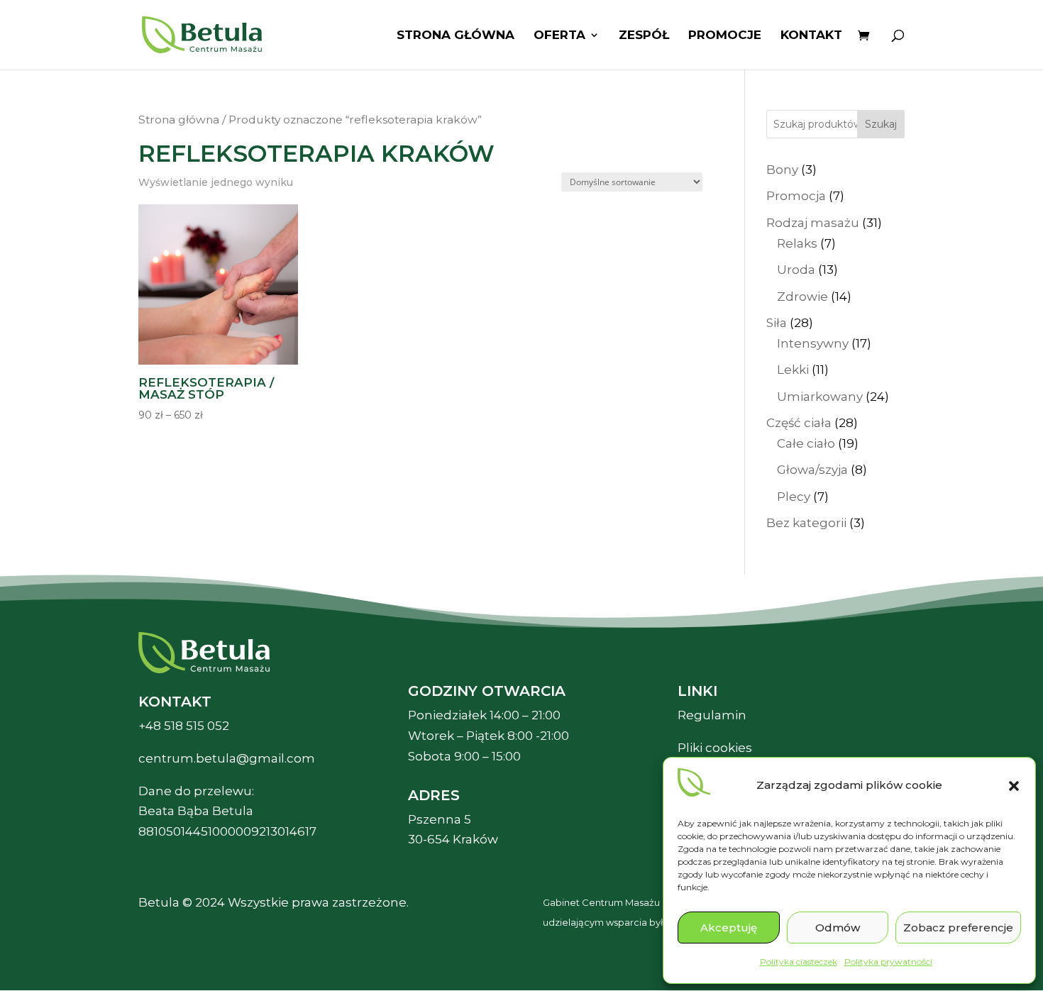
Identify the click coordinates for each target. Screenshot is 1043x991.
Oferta (559, 36)
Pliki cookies (715, 748)
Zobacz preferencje (958, 927)
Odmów (837, 927)
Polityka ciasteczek (798, 961)
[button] (1014, 786)
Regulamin (712, 715)
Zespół (644, 36)
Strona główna (455, 36)
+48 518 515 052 (183, 726)
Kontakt (811, 36)
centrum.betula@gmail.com (226, 758)
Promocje (724, 36)
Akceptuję (728, 927)
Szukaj (881, 124)
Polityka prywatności (888, 961)
